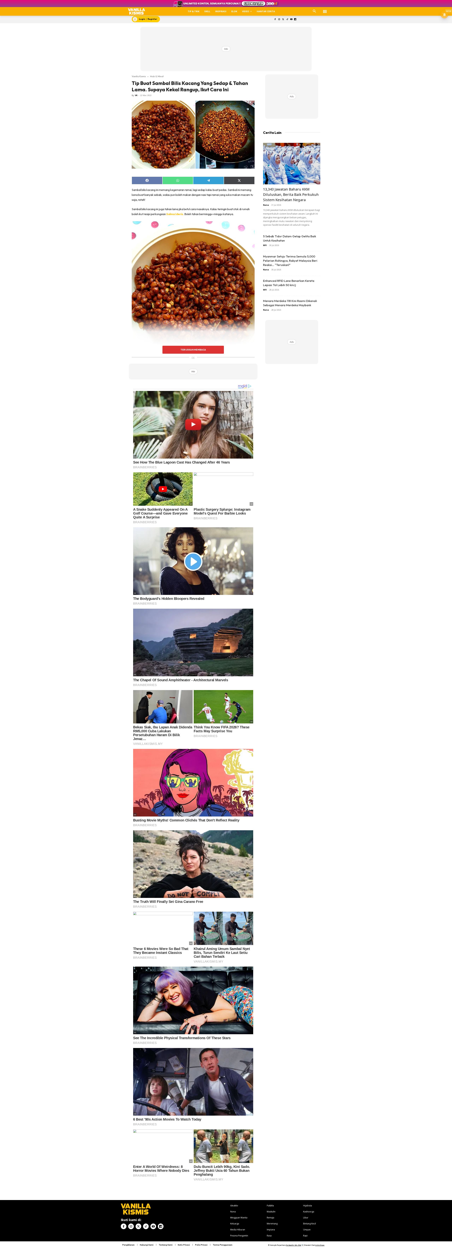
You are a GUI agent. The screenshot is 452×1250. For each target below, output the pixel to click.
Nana (266, 205)
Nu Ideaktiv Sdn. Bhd (293, 1245)
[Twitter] (283, 19)
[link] (175, 214)
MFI (265, 245)
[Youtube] (291, 19)
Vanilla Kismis (139, 76)
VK (136, 95)
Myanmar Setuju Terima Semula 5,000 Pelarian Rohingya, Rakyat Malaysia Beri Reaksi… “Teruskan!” (290, 260)
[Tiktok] (287, 19)
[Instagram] (279, 19)
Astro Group (319, 1245)
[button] (314, 11)
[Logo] (136, 11)
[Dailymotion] (295, 19)
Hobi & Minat (157, 76)
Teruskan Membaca (193, 349)
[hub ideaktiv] (324, 10)
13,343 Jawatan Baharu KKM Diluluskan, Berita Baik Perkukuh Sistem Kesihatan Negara (291, 194)
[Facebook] (275, 19)
